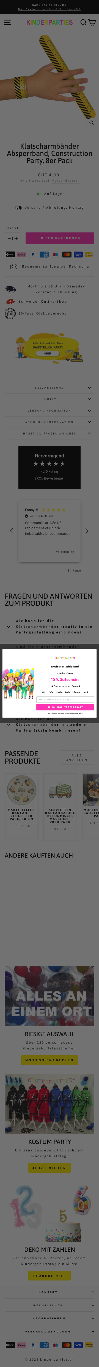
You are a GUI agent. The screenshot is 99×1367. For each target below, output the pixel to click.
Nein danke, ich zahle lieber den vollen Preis (65, 713)
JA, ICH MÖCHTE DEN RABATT (65, 707)
